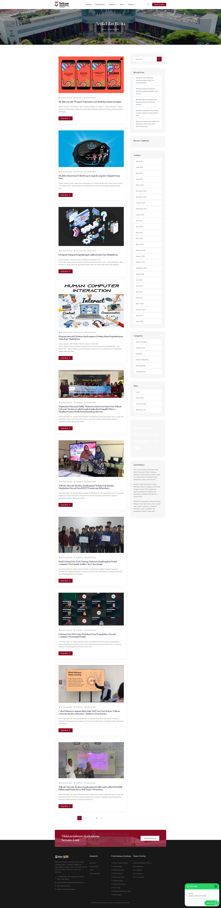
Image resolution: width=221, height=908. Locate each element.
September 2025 (141, 209)
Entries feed (140, 398)
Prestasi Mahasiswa (142, 360)
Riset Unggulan (141, 366)
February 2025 (140, 250)
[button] (215, 886)
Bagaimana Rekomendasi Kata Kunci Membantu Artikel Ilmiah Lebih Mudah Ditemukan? (147, 124)
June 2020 (139, 321)
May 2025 (139, 232)
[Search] (159, 59)
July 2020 (139, 315)
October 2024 (140, 262)
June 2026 (139, 167)
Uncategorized (140, 371)
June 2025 (139, 226)
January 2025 (140, 256)
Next (102, 818)
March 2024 (140, 304)
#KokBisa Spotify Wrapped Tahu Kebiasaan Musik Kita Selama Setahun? (90, 102)
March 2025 (140, 244)
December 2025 (141, 191)
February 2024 (140, 309)
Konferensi (139, 354)
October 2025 (140, 203)
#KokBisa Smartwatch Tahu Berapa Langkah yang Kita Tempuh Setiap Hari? (147, 113)
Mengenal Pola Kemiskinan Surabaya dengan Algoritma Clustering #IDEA (145, 80)
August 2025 (140, 215)
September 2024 (141, 268)
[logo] (62, 4)
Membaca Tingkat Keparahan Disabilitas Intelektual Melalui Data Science (147, 91)
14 (96, 818)
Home (104, 29)
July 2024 (139, 280)
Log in (138, 392)
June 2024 (139, 286)
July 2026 (139, 161)
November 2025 (141, 197)
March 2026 (140, 185)
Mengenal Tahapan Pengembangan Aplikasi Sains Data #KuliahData (88, 255)
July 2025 (139, 221)
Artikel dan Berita (91, 97)
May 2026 (139, 173)
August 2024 (140, 274)
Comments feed (141, 404)
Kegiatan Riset (140, 348)
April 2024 (139, 298)
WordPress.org (141, 410)
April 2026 (139, 179)
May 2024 (139, 292)
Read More (64, 118)
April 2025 (139, 238)
